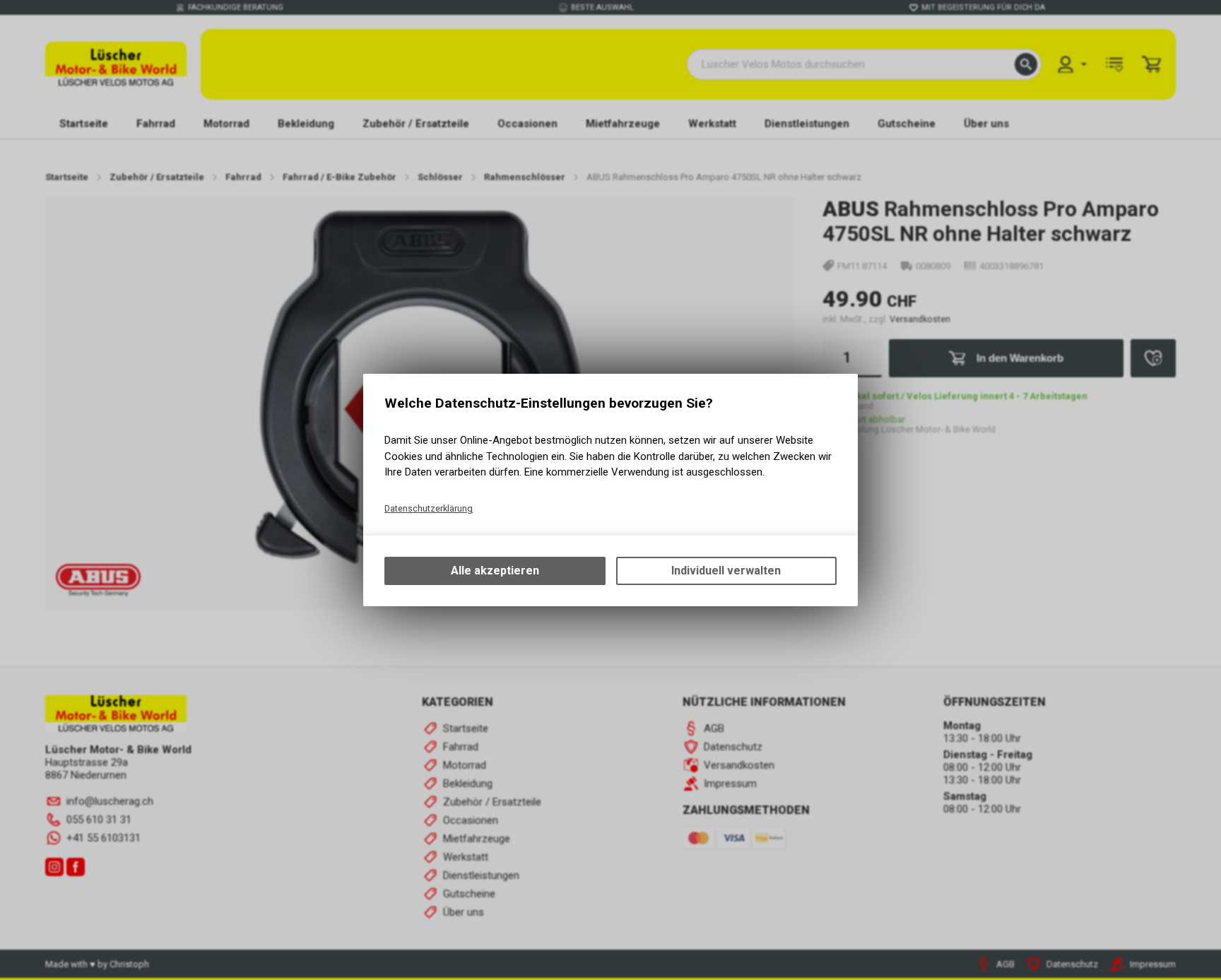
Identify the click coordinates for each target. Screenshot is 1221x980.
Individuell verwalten (726, 570)
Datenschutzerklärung (428, 508)
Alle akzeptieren (495, 570)
